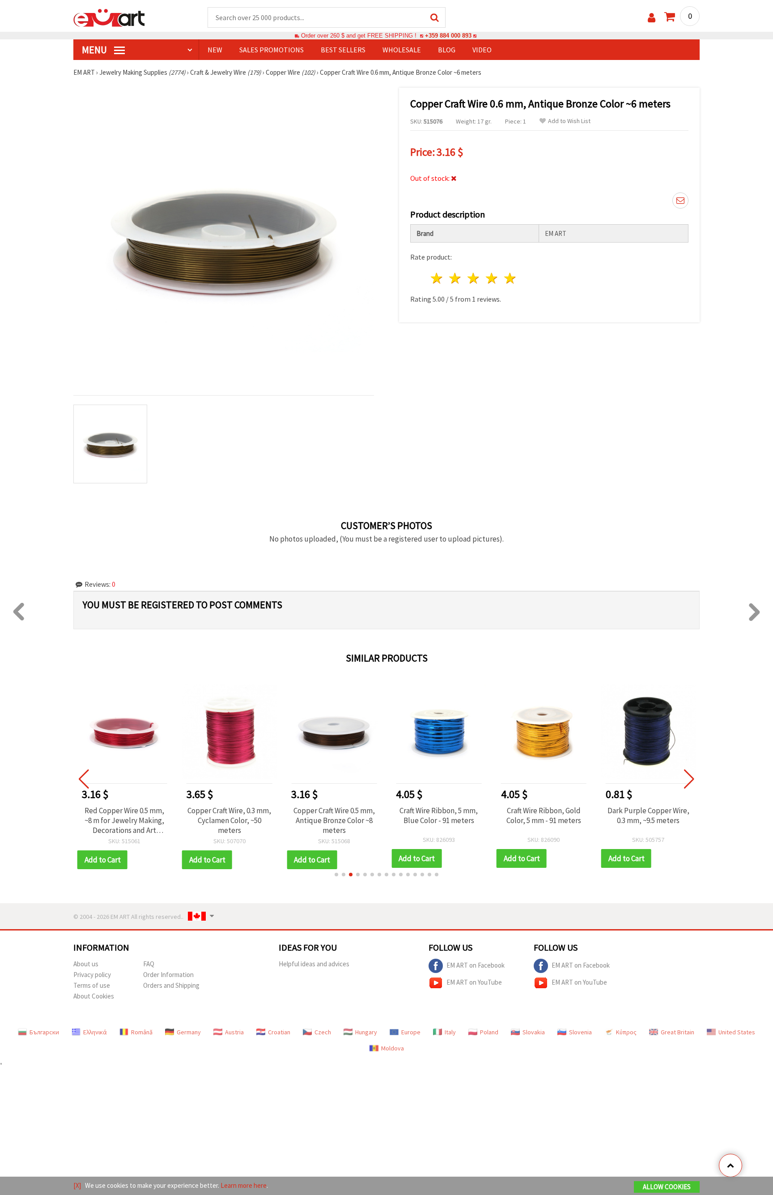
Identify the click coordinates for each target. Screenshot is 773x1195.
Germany (189, 1032)
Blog (446, 49)
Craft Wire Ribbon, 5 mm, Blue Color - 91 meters (438, 815)
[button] (336, 874)
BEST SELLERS (343, 49)
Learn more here (244, 1185)
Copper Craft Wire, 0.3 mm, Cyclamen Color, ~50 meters (229, 820)
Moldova (392, 1048)
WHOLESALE (401, 49)
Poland (489, 1032)
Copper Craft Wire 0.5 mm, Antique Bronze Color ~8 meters (334, 820)
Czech (322, 1032)
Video (482, 49)
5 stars (510, 278)
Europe (410, 1032)
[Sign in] (651, 18)
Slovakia (533, 1032)
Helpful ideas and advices (314, 964)
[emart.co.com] (109, 17)
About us (85, 964)
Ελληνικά (95, 1032)
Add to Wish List (569, 121)
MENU (95, 49)
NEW (215, 49)
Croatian (279, 1032)
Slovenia (580, 1032)
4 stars (492, 278)
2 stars (455, 278)
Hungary (366, 1032)
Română (142, 1032)
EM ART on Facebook (475, 964)
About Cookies (93, 996)
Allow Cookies (667, 1186)
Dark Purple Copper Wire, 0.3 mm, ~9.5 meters (648, 815)
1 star (437, 278)
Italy (450, 1032)
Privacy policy (92, 974)
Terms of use (91, 985)
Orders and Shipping (171, 985)
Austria (234, 1032)
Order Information (168, 974)
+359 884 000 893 (448, 35)
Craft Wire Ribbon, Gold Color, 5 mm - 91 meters (543, 815)
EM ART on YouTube (474, 981)
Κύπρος (626, 1032)
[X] (77, 1185)
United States (736, 1032)
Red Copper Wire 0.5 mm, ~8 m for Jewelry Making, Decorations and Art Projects (124, 820)
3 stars (474, 278)
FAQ (148, 964)
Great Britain (677, 1032)
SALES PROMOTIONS (271, 49)
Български (44, 1032)
